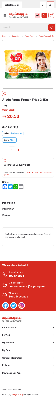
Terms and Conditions (11, 390)
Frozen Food (29, 36)
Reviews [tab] (6, 215)
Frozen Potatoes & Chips (47, 36)
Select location (12, 5)
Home (4, 36)
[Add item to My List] (4, 93)
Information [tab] (8, 209)
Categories (15, 36)
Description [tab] (8, 202)
